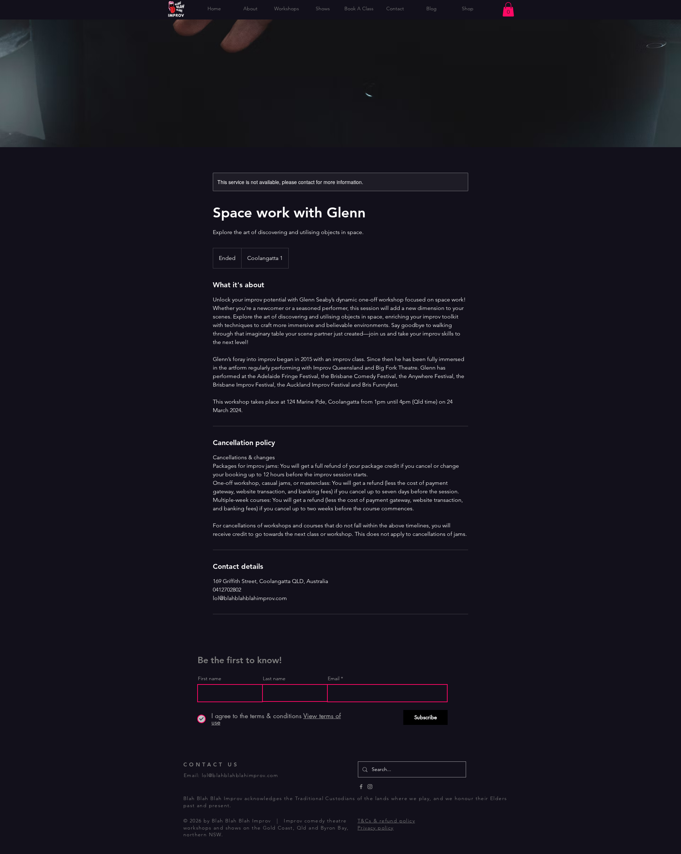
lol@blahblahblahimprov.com (240, 775)
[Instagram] (370, 786)
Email (333, 678)
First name (209, 678)
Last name (274, 678)
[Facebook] (361, 786)
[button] (508, 9)
